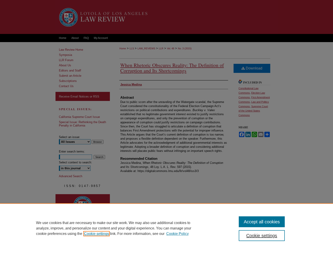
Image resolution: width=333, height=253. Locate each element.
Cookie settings (96, 234)
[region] (166, 228)
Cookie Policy (177, 234)
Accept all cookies (262, 221)
